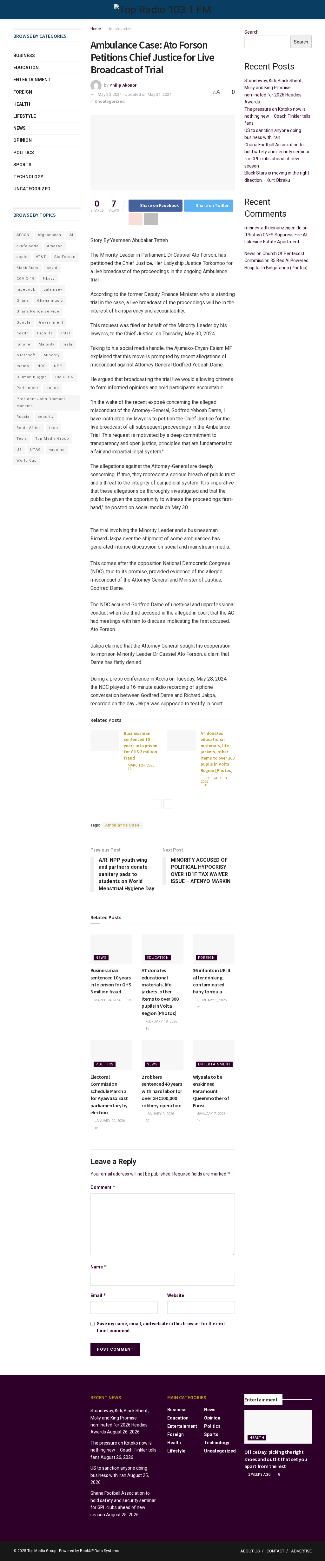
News (101, 958)
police (52, 388)
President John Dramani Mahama (41, 402)
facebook (26, 289)
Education (158, 958)
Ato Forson (65, 257)
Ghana (23, 301)
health (23, 333)
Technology (28, 176)
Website (175, 1295)
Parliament (27, 388)
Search (251, 32)
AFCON (23, 235)
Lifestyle (24, 116)
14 (198, 1121)
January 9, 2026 (159, 1114)
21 (198, 1007)
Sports (22, 164)
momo (23, 366)
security (46, 417)
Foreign (206, 958)
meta (67, 344)
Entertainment (214, 1064)
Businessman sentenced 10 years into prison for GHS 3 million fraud (140, 745)
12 (129, 769)
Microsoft (26, 355)
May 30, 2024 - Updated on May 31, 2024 (134, 94)
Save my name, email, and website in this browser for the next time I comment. (161, 1327)
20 (146, 1121)
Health (21, 104)
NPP (58, 366)
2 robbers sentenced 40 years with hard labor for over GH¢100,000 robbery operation (162, 1091)
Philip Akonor (123, 85)
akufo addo (28, 246)
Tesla (22, 439)
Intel (65, 333)
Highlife (45, 333)
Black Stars (27, 268)
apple (22, 257)
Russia (23, 417)
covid (52, 268)
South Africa (29, 428)
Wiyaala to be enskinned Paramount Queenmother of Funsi (211, 1091)
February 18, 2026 (214, 780)
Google (24, 322)
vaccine (57, 450)
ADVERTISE (301, 1551)
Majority (46, 344)
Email (98, 1295)
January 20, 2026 (109, 1121)
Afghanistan (49, 235)
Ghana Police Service (38, 311)
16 (205, 785)
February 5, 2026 (211, 1000)
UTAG (35, 450)
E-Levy (49, 279)
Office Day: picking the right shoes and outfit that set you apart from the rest (275, 1459)
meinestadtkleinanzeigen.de (273, 227)
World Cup (27, 460)
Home (95, 29)
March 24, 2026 (140, 765)
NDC (41, 366)
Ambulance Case (122, 825)
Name (98, 1267)
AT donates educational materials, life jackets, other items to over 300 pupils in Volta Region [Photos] (218, 752)
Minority (52, 355)
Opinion (22, 140)
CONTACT (275, 1551)
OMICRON (64, 377)
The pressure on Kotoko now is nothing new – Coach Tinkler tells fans (277, 116)
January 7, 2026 (210, 1114)
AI (71, 235)
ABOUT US (250, 1551)
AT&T (41, 257)
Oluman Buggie (32, 377)
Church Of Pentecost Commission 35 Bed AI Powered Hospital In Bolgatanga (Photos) (276, 260)
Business (24, 55)
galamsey (52, 289)
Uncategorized (121, 29)
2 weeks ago (259, 1474)
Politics (105, 1064)
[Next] (168, 804)
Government (51, 322)
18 (95, 1128)
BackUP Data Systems (99, 1551)
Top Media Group (52, 439)
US (19, 450)
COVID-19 (25, 279)
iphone (23, 344)
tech (53, 428)
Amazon (55, 246)
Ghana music (50, 301)
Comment (103, 1187)
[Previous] (157, 804)
